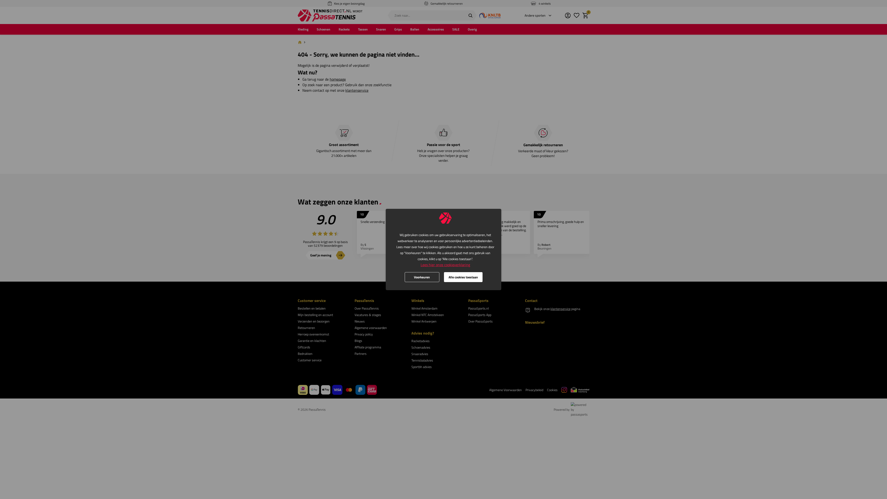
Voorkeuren (422, 277)
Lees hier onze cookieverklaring (445, 265)
